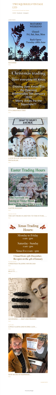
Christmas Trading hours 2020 (22, 264)
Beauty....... (12, 271)
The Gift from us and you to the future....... (27, 216)
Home (14, 13)
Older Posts (44, 382)
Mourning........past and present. (22, 319)
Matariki (12, 63)
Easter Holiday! (15, 208)
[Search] (47, 3)
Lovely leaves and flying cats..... (22, 327)
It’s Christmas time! (17, 110)
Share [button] (9, 64)
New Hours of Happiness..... (19, 374)
